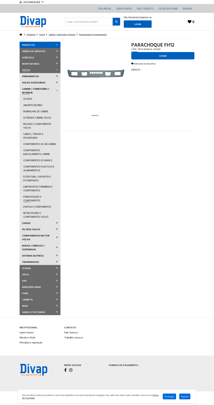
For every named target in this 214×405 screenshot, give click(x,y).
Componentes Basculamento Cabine (36, 152)
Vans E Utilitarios (33, 312)
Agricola (28, 57)
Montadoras (30, 64)
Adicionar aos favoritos (144, 63)
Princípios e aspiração (31, 342)
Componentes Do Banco (37, 160)
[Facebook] (65, 370)
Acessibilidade (31, 2)
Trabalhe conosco (73, 337)
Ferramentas (30, 76)
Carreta (27, 299)
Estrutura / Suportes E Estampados (37, 178)
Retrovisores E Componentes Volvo (35, 215)
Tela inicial (104, 8)
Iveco (25, 274)
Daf (24, 281)
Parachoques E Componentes (32, 198)
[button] (88, 22)
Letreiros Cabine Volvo (37, 117)
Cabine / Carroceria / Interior (35, 90)
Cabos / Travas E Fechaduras (33, 136)
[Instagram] (70, 370)
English (187, 8)
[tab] (40, 45)
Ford (25, 293)
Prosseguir (169, 396)
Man (25, 306)
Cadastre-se (145, 17)
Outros (27, 99)
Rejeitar (184, 396)
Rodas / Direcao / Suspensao (33, 247)
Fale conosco (145, 8)
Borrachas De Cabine (35, 111)
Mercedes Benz (31, 287)
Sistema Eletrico (33, 255)
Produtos (28, 45)
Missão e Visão (27, 337)
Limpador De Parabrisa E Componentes (38, 188)
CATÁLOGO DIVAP (168, 8)
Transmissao (30, 262)
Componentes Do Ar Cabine (39, 144)
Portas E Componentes (37, 207)
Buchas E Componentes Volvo (37, 126)
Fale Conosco (71, 332)
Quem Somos (124, 8)
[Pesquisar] (116, 22)
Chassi (26, 223)
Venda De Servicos (33, 51)
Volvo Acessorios (33, 82)
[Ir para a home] (34, 369)
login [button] (137, 24)
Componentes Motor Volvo (36, 237)
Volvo (26, 70)
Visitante (133, 17)
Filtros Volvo (31, 229)
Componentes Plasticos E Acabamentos (38, 168)
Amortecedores (32, 105)
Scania (26, 268)
